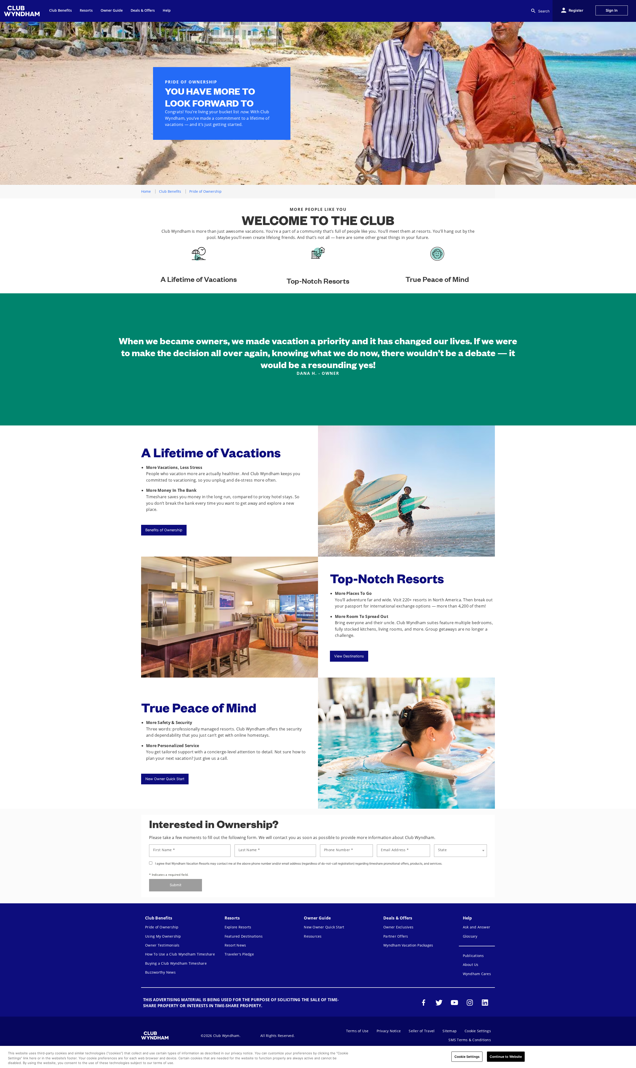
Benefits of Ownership (163, 530)
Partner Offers (395, 936)
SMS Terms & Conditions (469, 1039)
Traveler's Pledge (239, 954)
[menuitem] (22, 11)
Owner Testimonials (162, 945)
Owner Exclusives (398, 927)
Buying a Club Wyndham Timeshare (176, 963)
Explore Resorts (238, 927)
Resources (312, 936)
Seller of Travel (422, 1031)
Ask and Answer (476, 927)
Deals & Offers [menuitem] (143, 10)
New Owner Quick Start (164, 779)
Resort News (235, 945)
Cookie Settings (466, 1056)
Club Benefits (170, 191)
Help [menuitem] (167, 10)
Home (146, 191)
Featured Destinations (244, 936)
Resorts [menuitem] (86, 10)
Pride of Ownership (162, 927)
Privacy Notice (389, 1031)
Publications (473, 955)
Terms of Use (357, 1031)
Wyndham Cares (477, 973)
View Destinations (349, 656)
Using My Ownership (163, 936)
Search (544, 11)
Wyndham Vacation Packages (408, 945)
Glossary (470, 936)
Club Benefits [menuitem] (60, 10)
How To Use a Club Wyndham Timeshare (180, 954)
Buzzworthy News (160, 972)
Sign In (612, 10)
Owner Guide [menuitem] (112, 10)
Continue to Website (506, 1056)
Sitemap (449, 1031)
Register (576, 10)
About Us (470, 964)
